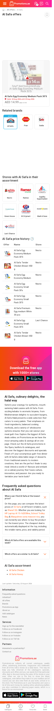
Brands (5, 604)
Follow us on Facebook (12, 629)
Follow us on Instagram (12, 632)
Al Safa (17, 507)
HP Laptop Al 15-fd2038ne (17, 513)
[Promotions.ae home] (20, 3)
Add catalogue (8, 613)
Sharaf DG (12, 510)
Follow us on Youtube (11, 635)
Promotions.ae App (10, 607)
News (4, 617)
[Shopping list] (41, 3)
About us (6, 610)
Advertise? (6, 597)
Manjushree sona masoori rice (25, 516)
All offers (11, 10)
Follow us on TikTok (10, 639)
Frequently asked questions (13, 594)
